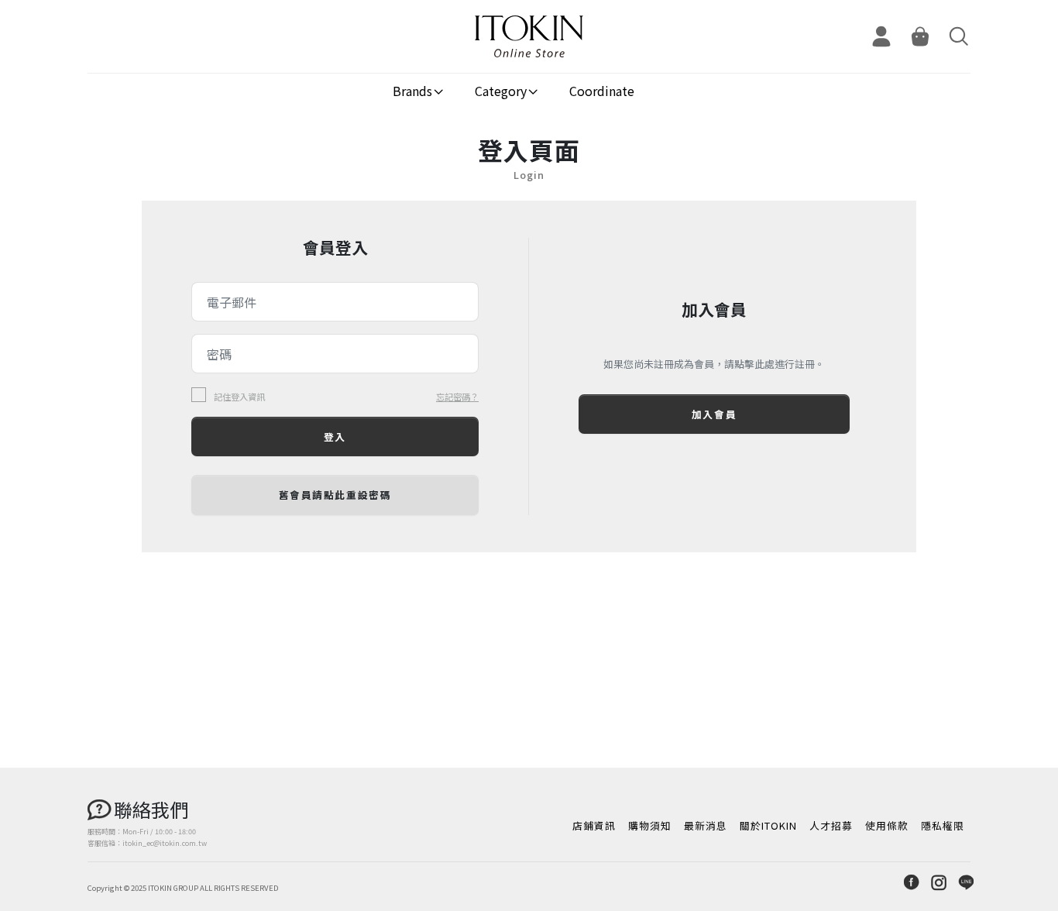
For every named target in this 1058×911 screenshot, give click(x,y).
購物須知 (650, 825)
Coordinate (601, 90)
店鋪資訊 (594, 825)
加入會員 (714, 414)
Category (501, 90)
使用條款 (887, 825)
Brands (412, 90)
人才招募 (831, 825)
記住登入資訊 (239, 397)
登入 (335, 436)
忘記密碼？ (457, 396)
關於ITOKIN (768, 825)
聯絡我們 (151, 809)
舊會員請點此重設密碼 (335, 494)
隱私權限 (942, 825)
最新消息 (705, 825)
